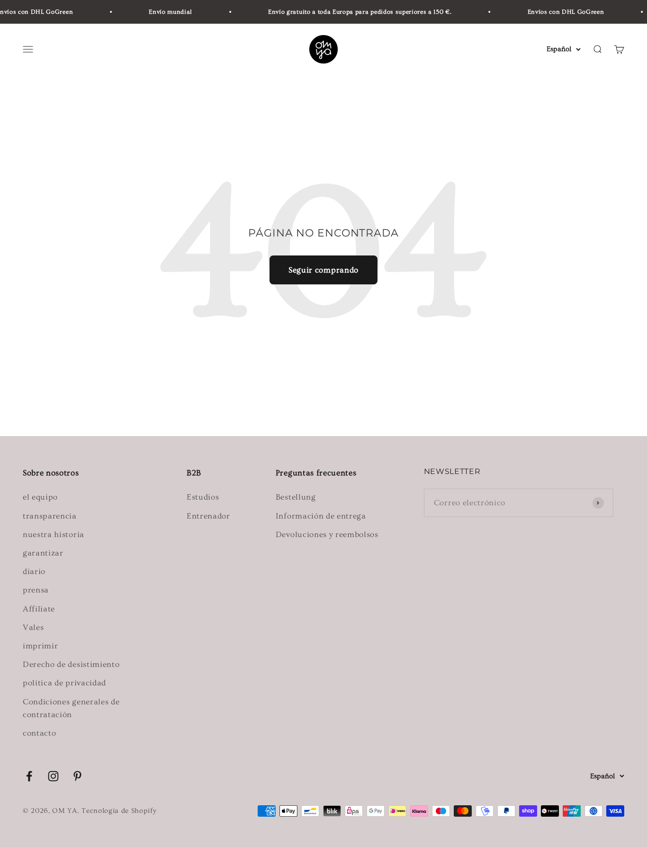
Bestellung (296, 496)
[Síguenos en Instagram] (53, 776)
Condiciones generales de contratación (71, 708)
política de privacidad (64, 682)
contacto (39, 733)
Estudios (203, 496)
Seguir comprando (323, 269)
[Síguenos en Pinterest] (77, 776)
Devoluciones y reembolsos (327, 534)
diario (34, 571)
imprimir (40, 645)
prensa (36, 589)
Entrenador (208, 515)
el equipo (40, 496)
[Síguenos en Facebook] (29, 776)
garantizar (43, 552)
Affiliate (39, 608)
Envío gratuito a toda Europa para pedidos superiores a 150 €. (354, 12)
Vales (33, 627)
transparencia (50, 515)
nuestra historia (53, 534)
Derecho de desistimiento (71, 664)
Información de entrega (321, 515)
